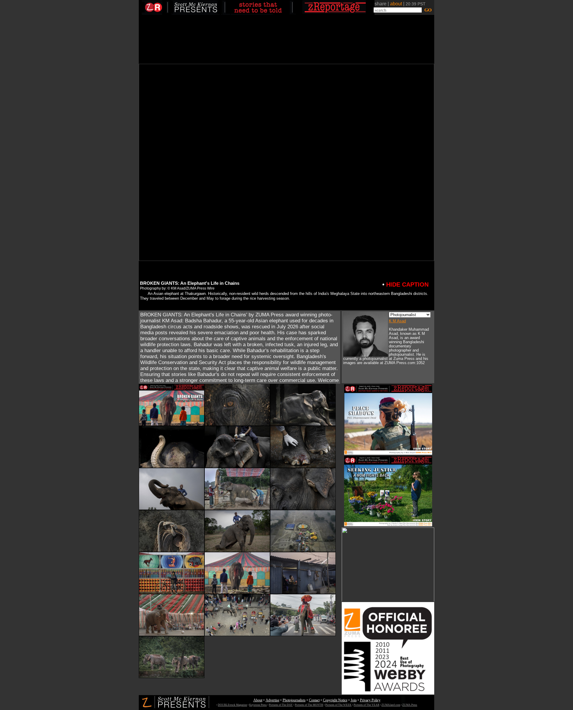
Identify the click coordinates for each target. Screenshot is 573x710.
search (380, 10)
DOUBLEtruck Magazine (232, 704)
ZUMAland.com (390, 704)
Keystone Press (258, 704)
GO (427, 10)
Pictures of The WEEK (338, 704)
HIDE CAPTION (405, 284)
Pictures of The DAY (281, 704)
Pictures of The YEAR (366, 704)
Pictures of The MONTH (309, 704)
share (380, 3)
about (396, 3)
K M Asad (397, 321)
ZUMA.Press (409, 704)
